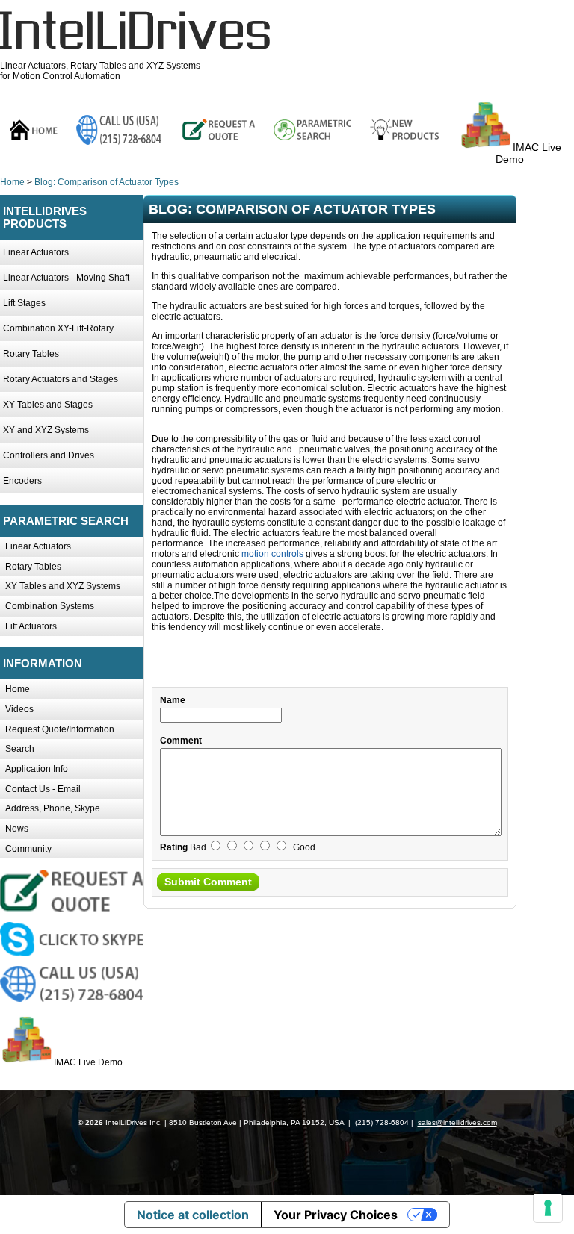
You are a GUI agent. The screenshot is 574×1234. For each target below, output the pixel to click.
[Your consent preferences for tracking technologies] (548, 1208)
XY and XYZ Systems (46, 430)
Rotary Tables (31, 354)
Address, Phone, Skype (52, 808)
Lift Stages (24, 303)
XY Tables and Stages (48, 404)
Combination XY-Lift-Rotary (58, 328)
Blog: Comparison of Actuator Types (106, 182)
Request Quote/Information (59, 729)
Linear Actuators (36, 252)
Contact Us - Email (43, 789)
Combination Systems (49, 606)
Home (12, 182)
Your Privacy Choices (336, 1214)
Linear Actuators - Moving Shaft (66, 277)
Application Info (36, 769)
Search (19, 749)
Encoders (22, 481)
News (16, 828)
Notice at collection (193, 1214)
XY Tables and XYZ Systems (62, 586)
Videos (19, 709)
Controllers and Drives (48, 455)
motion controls (272, 554)
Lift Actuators (31, 626)
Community (28, 849)
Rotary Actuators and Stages (60, 379)
